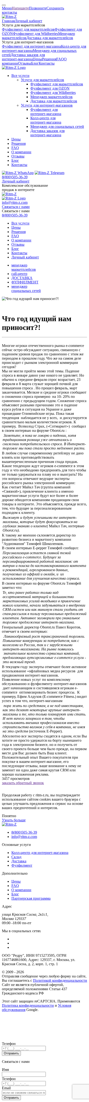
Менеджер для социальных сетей (57, 127)
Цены (37, 59)
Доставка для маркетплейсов (49, 38)
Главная (8, 21)
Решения (49, 59)
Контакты (47, 63)
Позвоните (38, 8)
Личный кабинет (28, 21)
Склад (16, 857)
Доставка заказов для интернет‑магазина (23, 57)
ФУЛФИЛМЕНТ (24, 282)
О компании (21, 152)
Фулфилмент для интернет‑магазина (31, 46)
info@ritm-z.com (15, 202)
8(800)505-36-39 (15, 177)
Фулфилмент (21, 865)
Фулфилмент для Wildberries (35, 34)
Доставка (18, 861)
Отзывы (24, 63)
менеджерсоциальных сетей (26, 288)
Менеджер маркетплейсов (51, 97)
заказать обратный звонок (23, 783)
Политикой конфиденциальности (60, 980)
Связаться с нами (16, 207)
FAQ (60, 59)
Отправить (11, 1053)
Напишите (20, 8)
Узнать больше (14, 820)
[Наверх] (4, 5)
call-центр (19, 274)
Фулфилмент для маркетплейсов (28, 29)
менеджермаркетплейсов (23, 267)
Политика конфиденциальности (28, 1005)
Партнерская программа (31, 898)
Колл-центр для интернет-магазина (39, 853)
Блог (35, 63)
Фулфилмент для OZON (50, 88)
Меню (7, 8)
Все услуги (20, 76)
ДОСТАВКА (22, 278)
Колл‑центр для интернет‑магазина (45, 120)
